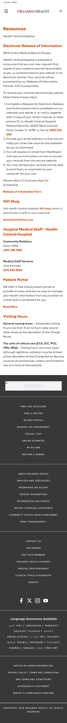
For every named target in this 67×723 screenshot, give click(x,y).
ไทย (39, 648)
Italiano (52, 637)
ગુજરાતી (47, 631)
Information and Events (33, 501)
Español (14, 648)
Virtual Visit (33, 434)
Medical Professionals (33, 568)
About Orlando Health (33, 474)
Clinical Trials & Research (33, 575)
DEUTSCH (19, 631)
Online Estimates (33, 441)
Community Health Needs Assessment (33, 515)
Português (37, 642)
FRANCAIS (51, 625)
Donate (33, 582)
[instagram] (37, 601)
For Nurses (33, 548)
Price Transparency (33, 522)
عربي (11, 625)
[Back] (6, 11)
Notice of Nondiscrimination (33, 666)
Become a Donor (33, 454)
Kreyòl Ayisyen (17, 637)
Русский (52, 642)
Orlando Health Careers (33, 562)
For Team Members (34, 555)
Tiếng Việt (51, 648)
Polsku (21, 642)
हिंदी (42, 637)
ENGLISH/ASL (34, 625)
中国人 (19, 625)
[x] (29, 601)
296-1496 (16, 250)
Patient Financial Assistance (33, 508)
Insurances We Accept (33, 487)
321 (6, 270)
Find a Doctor (33, 413)
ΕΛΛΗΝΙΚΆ (35, 631)
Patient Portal (33, 420)
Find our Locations (33, 406)
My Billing (33, 447)
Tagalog (28, 648)
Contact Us (33, 541)
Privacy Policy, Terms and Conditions (33, 672)
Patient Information (33, 494)
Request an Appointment (33, 427)
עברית (34, 637)
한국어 (10, 642)
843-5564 (16, 270)
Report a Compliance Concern (33, 693)
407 (6, 250)
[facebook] (21, 601)
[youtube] (45, 601)
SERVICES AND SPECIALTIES (33, 481)
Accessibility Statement (33, 686)
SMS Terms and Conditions (33, 679)
